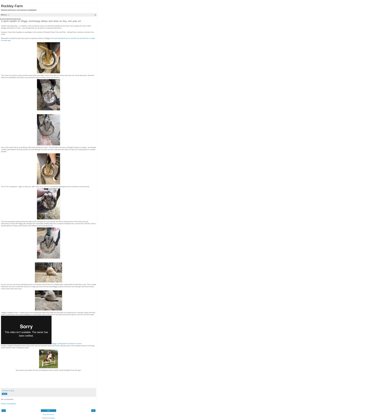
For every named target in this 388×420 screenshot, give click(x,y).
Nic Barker (70, 343)
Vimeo (79, 343)
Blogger (52, 418)
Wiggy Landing (57, 343)
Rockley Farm (12, 6)
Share (4, 394)
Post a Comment (8, 404)
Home (48, 410)
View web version (48, 414)
